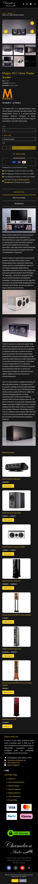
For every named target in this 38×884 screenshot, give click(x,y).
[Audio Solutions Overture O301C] (19, 534)
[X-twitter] (29, 868)
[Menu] (35, 4)
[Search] (27, 4)
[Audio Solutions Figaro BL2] (19, 500)
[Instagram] (15, 868)
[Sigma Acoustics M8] (19, 707)
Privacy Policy (12, 800)
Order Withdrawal (14, 796)
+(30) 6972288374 (13, 765)
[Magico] (7, 95)
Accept (15, 880)
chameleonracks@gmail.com (16, 760)
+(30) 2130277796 (13, 763)
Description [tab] (19, 192)
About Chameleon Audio (16, 782)
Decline (23, 880)
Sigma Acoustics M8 (9, 719)
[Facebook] (9, 868)
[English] (5, 770)
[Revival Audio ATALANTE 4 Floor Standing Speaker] (19, 670)
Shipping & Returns (14, 793)
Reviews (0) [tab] (18, 204)
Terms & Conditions (14, 789)
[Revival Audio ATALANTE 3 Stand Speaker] (19, 602)
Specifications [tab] (19, 198)
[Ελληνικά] (8, 770)
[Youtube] (22, 868)
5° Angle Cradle (6, 135)
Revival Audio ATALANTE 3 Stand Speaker (16, 615)
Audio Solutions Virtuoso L (11, 581)
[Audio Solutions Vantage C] (19, 466)
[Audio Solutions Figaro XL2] (19, 636)
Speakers (12, 83)
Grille (3, 126)
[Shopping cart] (31, 4)
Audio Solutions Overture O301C (13, 547)
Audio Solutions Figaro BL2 (11, 513)
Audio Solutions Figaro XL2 (11, 649)
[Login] (23, 4)
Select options (8, 486)
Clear (3, 143)
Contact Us (11, 779)
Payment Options (13, 786)
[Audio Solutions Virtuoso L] (19, 568)
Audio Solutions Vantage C (11, 479)
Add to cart (24, 148)
